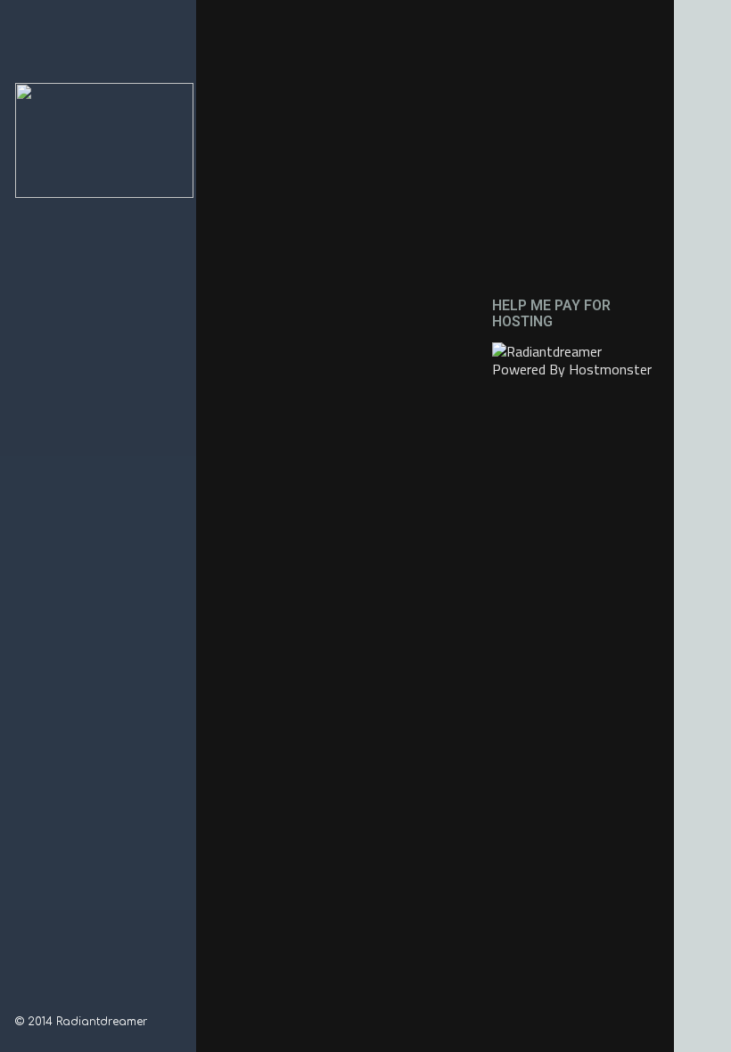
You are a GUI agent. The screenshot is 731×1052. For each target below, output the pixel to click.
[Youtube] (92, 998)
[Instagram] (45, 998)
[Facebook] (22, 998)
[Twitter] (69, 998)
